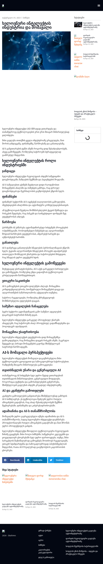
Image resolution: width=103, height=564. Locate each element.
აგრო (40, 540)
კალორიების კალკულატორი (45, 551)
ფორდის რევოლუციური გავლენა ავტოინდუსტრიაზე (90, 38)
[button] (99, 5)
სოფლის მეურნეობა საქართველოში (91, 55)
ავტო (40, 535)
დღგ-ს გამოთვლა (46, 557)
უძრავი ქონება (44, 530)
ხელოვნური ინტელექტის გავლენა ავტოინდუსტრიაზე (91, 25)
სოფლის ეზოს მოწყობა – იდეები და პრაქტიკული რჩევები (85, 113)
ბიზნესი (26, 17)
